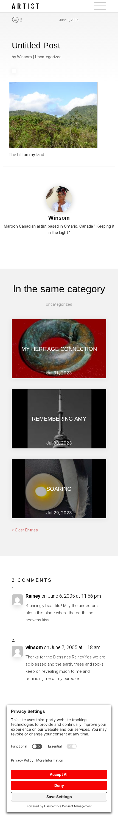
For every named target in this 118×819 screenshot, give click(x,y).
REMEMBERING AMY (59, 419)
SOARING (59, 489)
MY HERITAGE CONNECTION (59, 349)
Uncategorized (48, 56)
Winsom (24, 56)
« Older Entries (25, 530)
